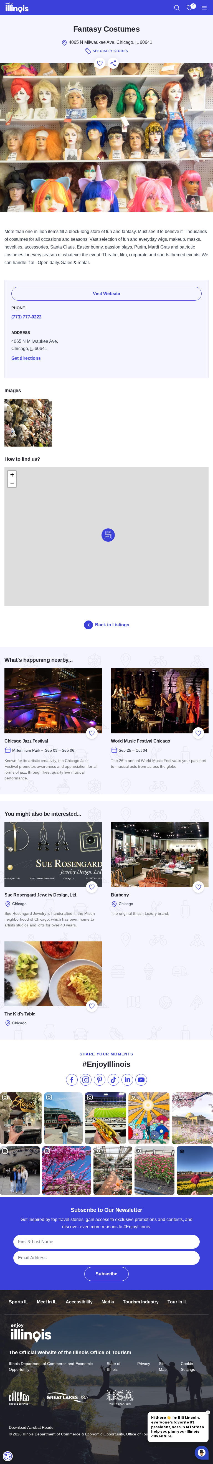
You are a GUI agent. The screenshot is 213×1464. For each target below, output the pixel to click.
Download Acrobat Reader (32, 1427)
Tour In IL (177, 1302)
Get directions (26, 358)
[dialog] (8, 1456)
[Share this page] (113, 63)
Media (108, 1302)
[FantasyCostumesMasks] (28, 423)
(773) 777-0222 (26, 317)
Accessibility (79, 1302)
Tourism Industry (141, 1302)
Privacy (143, 1363)
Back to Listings (112, 624)
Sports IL (18, 1302)
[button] (108, 535)
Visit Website (106, 293)
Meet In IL (47, 1302)
